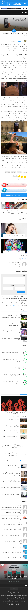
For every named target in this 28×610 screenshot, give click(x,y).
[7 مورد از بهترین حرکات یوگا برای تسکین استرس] (23, 431)
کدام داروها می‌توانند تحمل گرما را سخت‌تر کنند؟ (14, 235)
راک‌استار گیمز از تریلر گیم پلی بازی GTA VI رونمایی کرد (11, 331)
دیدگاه (22, 259)
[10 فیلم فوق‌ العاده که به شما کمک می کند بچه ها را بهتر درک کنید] (14, 246)
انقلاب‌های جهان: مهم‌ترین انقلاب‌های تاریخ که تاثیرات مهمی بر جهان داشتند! (16, 413)
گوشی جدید (13, 172)
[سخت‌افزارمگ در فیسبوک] (12, 604)
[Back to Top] (14, 588)
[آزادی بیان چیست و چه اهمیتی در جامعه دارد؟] (23, 437)
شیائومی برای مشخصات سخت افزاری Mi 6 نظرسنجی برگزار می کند (22, 212)
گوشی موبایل (23, 13)
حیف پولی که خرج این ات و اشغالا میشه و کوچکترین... (14, 513)
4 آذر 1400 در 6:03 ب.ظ (12, 262)
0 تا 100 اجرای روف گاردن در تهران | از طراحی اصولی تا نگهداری (11, 426)
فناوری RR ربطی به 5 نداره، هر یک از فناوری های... (12, 553)
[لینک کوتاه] (7, 41)
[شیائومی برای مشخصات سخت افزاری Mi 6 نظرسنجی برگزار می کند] (20, 205)
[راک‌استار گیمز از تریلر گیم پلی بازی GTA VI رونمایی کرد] (24, 332)
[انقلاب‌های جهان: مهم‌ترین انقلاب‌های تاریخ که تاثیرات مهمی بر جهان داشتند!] (14, 403)
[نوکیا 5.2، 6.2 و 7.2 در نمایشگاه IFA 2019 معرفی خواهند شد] (8, 205)
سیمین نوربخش (18, 41)
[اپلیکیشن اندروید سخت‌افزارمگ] (18, 604)
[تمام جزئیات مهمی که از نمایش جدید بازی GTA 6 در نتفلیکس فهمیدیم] (24, 325)
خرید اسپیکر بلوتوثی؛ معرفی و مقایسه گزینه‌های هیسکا (10, 495)
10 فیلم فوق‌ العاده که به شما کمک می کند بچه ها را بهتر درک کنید (14, 252)
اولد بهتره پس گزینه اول (17, 548)
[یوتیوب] (14, 185)
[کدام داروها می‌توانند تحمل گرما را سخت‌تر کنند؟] (14, 230)
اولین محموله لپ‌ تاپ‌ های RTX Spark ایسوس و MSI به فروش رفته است (12, 466)
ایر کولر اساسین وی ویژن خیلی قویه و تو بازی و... (12, 557)
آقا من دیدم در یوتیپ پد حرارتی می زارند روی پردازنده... (13, 530)
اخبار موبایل (19, 172)
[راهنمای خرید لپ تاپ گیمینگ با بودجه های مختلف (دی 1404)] (14, 572)
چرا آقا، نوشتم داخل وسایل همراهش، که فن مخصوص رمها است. (11, 519)
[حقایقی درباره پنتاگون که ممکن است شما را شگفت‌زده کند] (23, 420)
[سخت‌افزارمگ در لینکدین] (7, 604)
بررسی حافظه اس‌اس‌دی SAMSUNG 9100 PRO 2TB (11, 360)
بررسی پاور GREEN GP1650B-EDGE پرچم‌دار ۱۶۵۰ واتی (11, 353)
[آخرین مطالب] (20, 460)
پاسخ (20, 266)
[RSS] (20, 604)
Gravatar (13, 305)
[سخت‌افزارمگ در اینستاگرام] (14, 604)
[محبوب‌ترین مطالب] (7, 460)
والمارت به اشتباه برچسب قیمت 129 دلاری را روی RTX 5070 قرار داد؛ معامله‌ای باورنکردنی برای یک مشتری (11, 473)
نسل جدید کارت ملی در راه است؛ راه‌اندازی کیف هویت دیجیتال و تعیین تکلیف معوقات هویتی (12, 195)
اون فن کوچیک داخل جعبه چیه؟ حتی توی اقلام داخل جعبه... (11, 536)
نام (24, 285)
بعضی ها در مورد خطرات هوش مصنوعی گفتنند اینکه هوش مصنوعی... (12, 542)
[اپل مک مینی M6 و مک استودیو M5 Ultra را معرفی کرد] (24, 339)
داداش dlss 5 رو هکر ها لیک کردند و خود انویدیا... (12, 524)
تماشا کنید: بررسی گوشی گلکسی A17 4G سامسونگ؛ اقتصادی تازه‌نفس (12, 375)
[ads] (14, 8)
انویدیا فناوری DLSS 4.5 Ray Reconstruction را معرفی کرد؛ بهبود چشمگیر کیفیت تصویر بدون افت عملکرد (11, 317)
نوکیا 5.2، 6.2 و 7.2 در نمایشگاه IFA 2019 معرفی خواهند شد (8, 212)
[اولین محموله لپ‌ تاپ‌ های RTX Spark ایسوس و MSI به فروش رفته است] (24, 466)
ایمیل (12, 285)
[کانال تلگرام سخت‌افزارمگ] (16, 604)
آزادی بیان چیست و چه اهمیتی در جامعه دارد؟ (11, 437)
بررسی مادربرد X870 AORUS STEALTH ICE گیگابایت (11, 367)
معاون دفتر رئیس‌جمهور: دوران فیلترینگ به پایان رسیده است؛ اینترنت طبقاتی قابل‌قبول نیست (10, 480)
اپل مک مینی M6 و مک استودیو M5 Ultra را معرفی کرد (11, 339)
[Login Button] (2, 4)
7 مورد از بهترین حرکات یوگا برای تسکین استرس (11, 431)
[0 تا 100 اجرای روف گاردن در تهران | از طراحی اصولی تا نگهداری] (23, 426)
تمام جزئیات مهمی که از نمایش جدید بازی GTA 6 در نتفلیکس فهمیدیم (11, 324)
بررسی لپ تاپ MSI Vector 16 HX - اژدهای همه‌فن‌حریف (11, 382)
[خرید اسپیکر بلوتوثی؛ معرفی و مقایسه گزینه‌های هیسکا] (24, 495)
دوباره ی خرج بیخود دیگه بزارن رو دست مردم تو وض (11, 507)
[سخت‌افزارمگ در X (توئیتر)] (10, 604)
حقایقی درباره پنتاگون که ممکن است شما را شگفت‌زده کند (10, 420)
